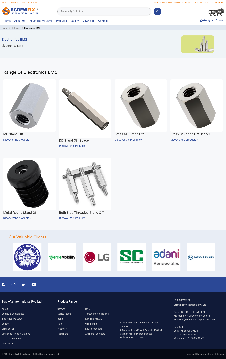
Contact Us (7, 343)
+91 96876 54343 (188, 334)
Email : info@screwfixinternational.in (172, 2)
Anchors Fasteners (95, 333)
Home (7, 20)
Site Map (219, 354)
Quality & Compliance (13, 313)
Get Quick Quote (213, 20)
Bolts (60, 318)
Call (5, 2)
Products (61, 20)
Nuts (60, 323)
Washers (62, 328)
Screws (61, 309)
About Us (19, 20)
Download (88, 20)
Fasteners (62, 333)
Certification (8, 328)
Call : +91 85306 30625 (186, 330)
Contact (103, 20)
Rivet (87, 309)
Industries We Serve (40, 20)
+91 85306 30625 (201, 2)
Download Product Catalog (16, 333)
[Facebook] (212, 2)
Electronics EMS (93, 318)
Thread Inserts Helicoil (97, 313)
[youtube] (222, 2)
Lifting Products (93, 328)
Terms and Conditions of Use (199, 354)
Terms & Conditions (12, 338)
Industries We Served (13, 318)
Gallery (74, 20)
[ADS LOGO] (20, 10)
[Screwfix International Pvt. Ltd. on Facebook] (5, 284)
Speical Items (64, 313)
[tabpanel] (23, 301)
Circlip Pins (91, 323)
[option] (26, 257)
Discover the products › (17, 139)
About (5, 309)
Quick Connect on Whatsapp (26, 2)
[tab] (29, 321)
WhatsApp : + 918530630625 (189, 338)
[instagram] (216, 2)
